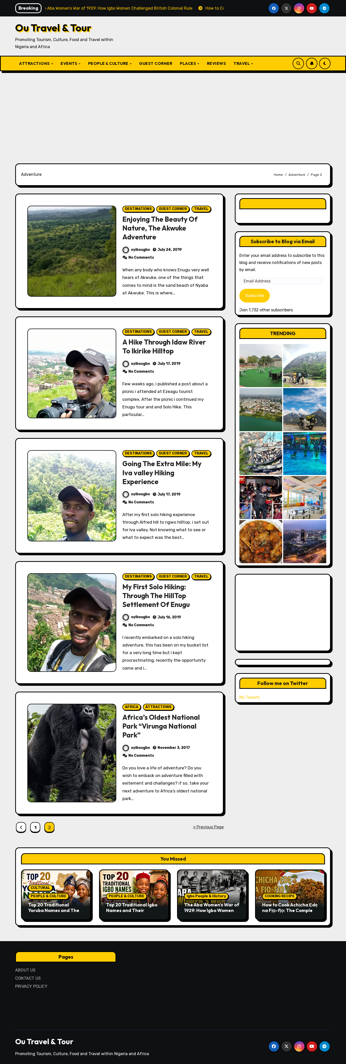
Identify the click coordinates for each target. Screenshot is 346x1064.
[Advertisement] (173, 114)
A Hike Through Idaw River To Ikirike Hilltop (164, 346)
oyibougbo (140, 250)
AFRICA (131, 707)
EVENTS (69, 63)
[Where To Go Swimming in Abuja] (304, 453)
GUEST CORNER (155, 63)
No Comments (141, 257)
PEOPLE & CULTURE (108, 63)
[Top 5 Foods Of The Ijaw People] (260, 541)
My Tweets (249, 697)
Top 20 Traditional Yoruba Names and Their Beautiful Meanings (55, 910)
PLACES (188, 63)
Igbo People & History (206, 896)
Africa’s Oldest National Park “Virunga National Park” (161, 726)
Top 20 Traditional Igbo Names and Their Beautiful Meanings (131, 910)
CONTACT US (28, 978)
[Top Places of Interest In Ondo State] (304, 365)
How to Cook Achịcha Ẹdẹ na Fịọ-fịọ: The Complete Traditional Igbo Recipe (290, 910)
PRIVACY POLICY (31, 986)
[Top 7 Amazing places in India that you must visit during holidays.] (304, 409)
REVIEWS (216, 63)
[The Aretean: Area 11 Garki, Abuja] (304, 497)
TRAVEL (242, 63)
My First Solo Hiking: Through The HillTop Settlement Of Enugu (156, 595)
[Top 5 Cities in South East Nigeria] (260, 409)
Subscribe (254, 295)
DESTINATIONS (138, 209)
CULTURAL (40, 888)
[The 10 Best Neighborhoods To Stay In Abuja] (304, 541)
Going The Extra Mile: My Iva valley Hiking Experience (161, 472)
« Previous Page (208, 827)
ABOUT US (25, 970)
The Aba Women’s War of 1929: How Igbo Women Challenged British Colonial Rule (211, 913)
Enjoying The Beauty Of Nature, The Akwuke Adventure (160, 228)
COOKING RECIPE (280, 896)
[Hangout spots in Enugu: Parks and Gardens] (260, 365)
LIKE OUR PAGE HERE (282, 203)
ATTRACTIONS (35, 63)
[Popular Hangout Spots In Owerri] (260, 497)
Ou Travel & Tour (53, 27)
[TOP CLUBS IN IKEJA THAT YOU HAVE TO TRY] (260, 453)
